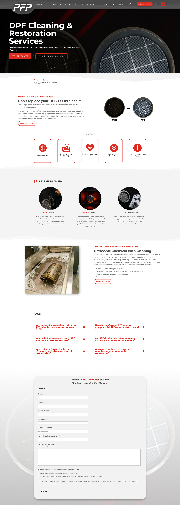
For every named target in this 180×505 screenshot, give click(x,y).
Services (77, 4)
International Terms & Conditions (52, 484)
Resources (106, 4)
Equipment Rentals (58, 4)
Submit (43, 491)
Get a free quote (20, 56)
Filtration (39, 4)
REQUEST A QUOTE (144, 4)
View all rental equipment (51, 56)
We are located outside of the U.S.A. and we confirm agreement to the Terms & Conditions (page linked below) (72, 476)
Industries (91, 4)
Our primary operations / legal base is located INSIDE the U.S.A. (58, 473)
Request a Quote (27, 123)
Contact (121, 4)
